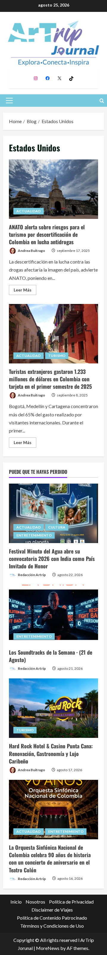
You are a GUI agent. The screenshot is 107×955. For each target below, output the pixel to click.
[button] (9, 100)
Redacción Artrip (31, 575)
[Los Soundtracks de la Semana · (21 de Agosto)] (53, 614)
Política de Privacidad (71, 901)
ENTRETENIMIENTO (34, 535)
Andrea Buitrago (31, 250)
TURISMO (56, 355)
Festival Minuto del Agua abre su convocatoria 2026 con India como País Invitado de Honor (52, 558)
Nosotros (35, 901)
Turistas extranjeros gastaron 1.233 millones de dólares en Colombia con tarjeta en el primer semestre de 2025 (53, 333)
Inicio (16, 901)
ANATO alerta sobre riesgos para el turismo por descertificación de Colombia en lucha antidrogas (53, 189)
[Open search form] (102, 100)
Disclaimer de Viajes (52, 909)
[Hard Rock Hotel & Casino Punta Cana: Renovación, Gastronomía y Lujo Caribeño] (53, 708)
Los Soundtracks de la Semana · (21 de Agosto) (50, 656)
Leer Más (25, 291)
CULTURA (56, 527)
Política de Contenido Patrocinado (52, 917)
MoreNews (47, 948)
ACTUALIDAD (28, 211)
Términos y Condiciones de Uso (52, 926)
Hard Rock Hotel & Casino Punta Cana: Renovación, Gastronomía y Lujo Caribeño (51, 753)
